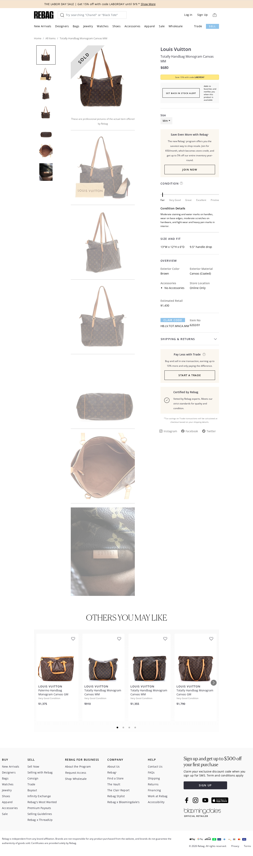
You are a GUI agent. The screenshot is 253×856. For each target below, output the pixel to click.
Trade (198, 26)
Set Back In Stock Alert (181, 93)
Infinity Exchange (39, 796)
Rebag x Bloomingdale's (123, 802)
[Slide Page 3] (129, 727)
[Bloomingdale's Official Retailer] (202, 812)
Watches (102, 26)
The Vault (113, 784)
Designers (62, 26)
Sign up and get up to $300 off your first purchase (213, 761)
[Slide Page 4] (135, 727)
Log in (188, 15)
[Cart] (214, 15)
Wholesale (176, 26)
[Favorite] (73, 639)
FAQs (151, 772)
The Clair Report (118, 790)
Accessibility (156, 802)
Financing (154, 790)
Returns (153, 784)
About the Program (78, 766)
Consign (32, 778)
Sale (162, 26)
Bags (76, 26)
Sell (212, 26)
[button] (103, 78)
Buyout (32, 790)
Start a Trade (189, 375)
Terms (247, 846)
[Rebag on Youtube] (205, 800)
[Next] (214, 683)
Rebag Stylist (116, 796)
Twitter (211, 431)
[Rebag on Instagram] (195, 800)
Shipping (154, 778)
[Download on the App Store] (219, 800)
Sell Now (33, 766)
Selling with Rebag (40, 772)
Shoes (116, 26)
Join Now (189, 169)
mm (165, 121)
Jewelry (88, 26)
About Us (113, 766)
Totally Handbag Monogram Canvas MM (187, 58)
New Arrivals (42, 26)
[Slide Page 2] (124, 727)
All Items (50, 38)
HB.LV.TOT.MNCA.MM (174, 326)
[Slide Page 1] (118, 727)
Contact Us (155, 766)
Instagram (170, 431)
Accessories (132, 26)
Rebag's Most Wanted (42, 802)
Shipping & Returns (178, 339)
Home (37, 38)
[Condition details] (181, 183)
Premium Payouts (39, 808)
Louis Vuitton (175, 49)
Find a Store (115, 778)
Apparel (149, 26)
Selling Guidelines (39, 814)
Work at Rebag (158, 796)
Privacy (235, 846)
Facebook (192, 431)
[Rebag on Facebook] (187, 800)
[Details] (204, 354)
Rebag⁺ (112, 772)
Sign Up (202, 15)
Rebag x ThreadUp (40, 820)
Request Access (75, 772)
